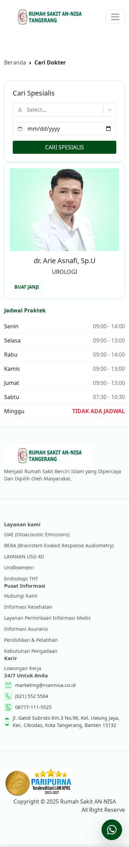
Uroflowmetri (19, 567)
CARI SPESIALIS (64, 147)
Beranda (15, 62)
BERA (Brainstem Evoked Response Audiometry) (59, 545)
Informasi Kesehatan (28, 607)
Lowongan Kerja (22, 668)
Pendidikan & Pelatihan (31, 640)
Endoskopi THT (21, 578)
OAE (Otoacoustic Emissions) (36, 534)
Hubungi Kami (20, 595)
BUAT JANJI (26, 287)
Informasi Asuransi (26, 629)
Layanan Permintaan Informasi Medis (47, 618)
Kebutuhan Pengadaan (30, 651)
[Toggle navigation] (115, 17)
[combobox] (27, 110)
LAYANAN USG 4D (24, 556)
